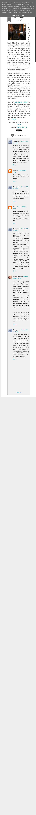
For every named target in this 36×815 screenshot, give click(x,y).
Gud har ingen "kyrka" (19, 18)
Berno (19, 124)
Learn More (15, 15)
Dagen (14, 119)
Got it (24, 15)
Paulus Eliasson (18, 276)
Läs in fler (19, 392)
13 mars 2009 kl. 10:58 (20, 277)
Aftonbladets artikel (21, 102)
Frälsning (24, 127)
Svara (14, 165)
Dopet (18, 127)
